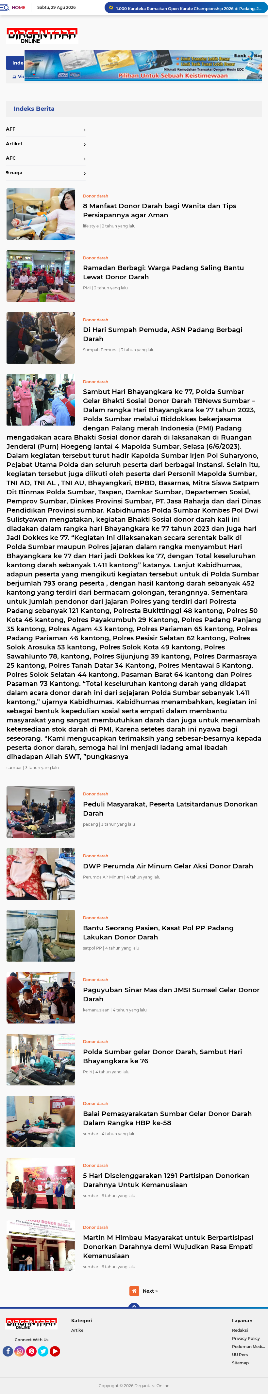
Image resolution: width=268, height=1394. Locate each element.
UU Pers (240, 1354)
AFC (11, 158)
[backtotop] (134, 1308)
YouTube (59, 1359)
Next (149, 1291)
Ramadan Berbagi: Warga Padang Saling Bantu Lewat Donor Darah (163, 272)
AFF (10, 129)
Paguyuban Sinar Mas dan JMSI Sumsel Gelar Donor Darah (171, 994)
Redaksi (240, 1330)
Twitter (46, 1359)
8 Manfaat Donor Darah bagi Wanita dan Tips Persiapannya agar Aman (159, 210)
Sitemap (240, 1362)
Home (18, 7)
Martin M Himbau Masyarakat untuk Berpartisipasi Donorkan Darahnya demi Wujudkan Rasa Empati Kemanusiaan (168, 1247)
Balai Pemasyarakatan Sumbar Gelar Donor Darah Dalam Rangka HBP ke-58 (167, 1118)
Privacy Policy (246, 1338)
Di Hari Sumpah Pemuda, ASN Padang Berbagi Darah (163, 334)
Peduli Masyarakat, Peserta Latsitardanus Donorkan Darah (170, 808)
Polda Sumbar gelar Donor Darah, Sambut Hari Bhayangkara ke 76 (162, 1056)
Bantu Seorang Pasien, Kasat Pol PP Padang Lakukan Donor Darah (158, 932)
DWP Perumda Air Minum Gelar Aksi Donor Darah (168, 866)
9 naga (14, 173)
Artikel (14, 144)
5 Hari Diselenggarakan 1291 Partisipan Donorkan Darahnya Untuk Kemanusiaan (166, 1180)
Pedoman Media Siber (250, 1346)
